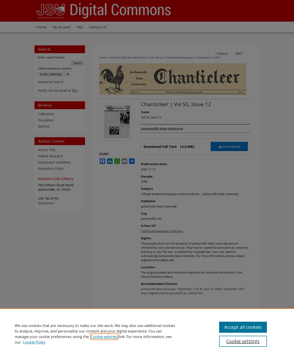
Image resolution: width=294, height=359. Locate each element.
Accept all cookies (243, 327)
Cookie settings (104, 336)
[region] (147, 333)
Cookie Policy (34, 342)
